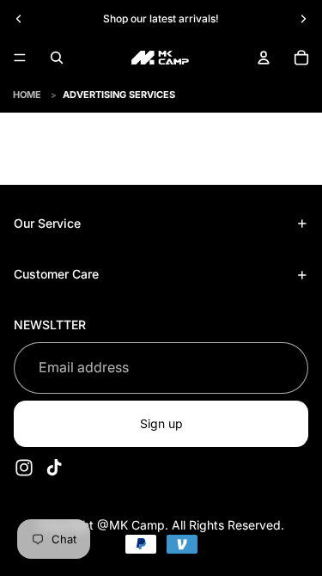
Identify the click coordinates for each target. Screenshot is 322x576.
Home (27, 95)
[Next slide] (303, 19)
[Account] (264, 58)
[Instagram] (24, 467)
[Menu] (19, 57)
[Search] (57, 58)
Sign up (161, 423)
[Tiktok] (54, 467)
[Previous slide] (19, 19)
